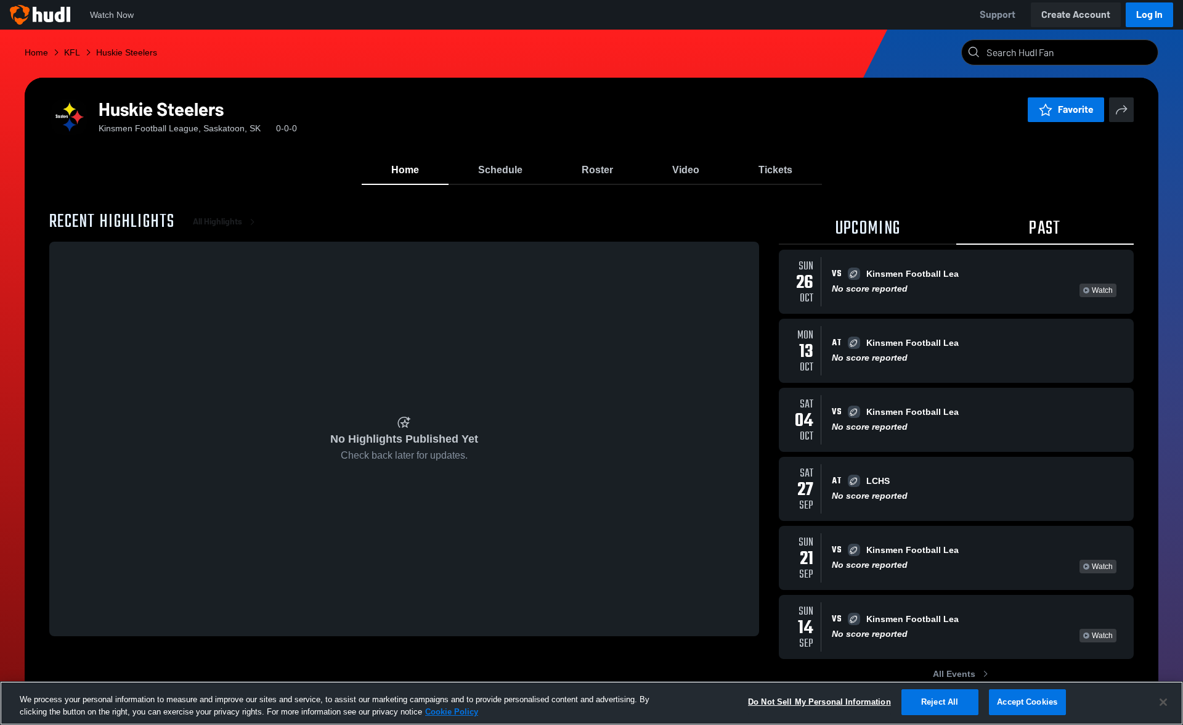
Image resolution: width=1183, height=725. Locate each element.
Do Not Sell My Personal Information (819, 702)
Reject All (939, 702)
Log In (1149, 14)
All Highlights (217, 222)
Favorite (1076, 109)
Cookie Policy (451, 711)
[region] (591, 703)
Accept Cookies (1027, 702)
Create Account (1075, 14)
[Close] (1163, 702)
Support (997, 14)
